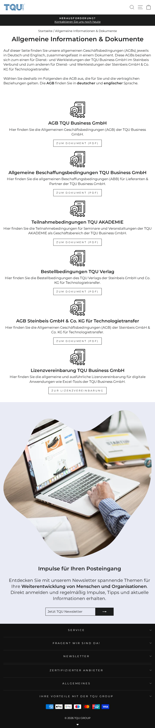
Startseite (45, 31)
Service (76, 630)
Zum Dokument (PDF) (77, 143)
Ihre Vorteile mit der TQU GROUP (76, 696)
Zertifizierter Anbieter (76, 670)
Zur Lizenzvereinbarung (77, 390)
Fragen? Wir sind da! (76, 643)
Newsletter (76, 656)
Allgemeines (76, 683)
